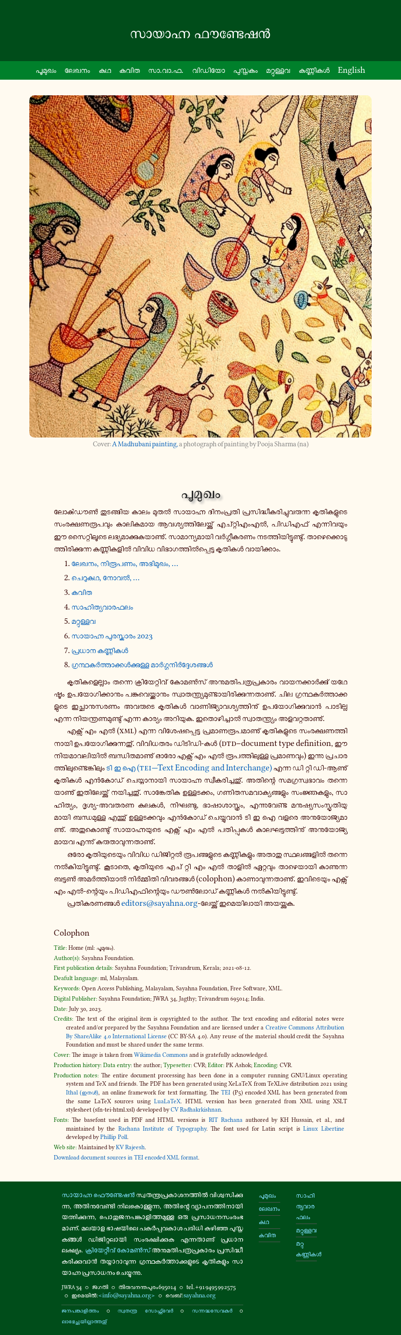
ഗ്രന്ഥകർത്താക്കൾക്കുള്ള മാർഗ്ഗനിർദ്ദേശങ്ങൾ (142, 664)
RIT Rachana (226, 1119)
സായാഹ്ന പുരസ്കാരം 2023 (112, 635)
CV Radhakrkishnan (196, 1109)
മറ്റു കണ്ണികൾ (306, 1248)
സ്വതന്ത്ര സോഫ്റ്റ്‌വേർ (145, 1310)
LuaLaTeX (167, 1101)
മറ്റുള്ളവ (278, 70)
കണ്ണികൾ (314, 70)
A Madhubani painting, (145, 444)
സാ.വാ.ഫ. (165, 70)
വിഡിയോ (208, 70)
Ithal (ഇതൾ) (82, 1092)
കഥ (105, 70)
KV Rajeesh (130, 1147)
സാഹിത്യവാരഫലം (102, 607)
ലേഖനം (77, 70)
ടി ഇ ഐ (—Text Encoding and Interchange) (189, 767)
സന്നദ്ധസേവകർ (212, 1310)
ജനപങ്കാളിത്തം (80, 1310)
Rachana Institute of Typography (162, 1128)
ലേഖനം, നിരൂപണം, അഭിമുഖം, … (124, 563)
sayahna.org (199, 1295)
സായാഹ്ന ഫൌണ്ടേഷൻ (98, 1194)
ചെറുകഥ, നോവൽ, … (105, 577)
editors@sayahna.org (159, 903)
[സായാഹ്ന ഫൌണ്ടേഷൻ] (200, 33)
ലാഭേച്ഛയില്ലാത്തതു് (84, 1321)
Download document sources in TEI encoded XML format (126, 1157)
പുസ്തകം (245, 70)
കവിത (129, 70)
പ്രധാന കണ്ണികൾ (99, 650)
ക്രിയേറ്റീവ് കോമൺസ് (117, 1250)
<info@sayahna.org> (126, 1295)
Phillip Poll (113, 1137)
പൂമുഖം (46, 70)
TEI (225, 1092)
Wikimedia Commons (161, 1054)
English (351, 70)
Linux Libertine (323, 1128)
